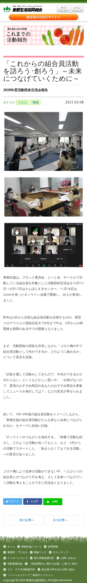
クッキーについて (17, 558)
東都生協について (31, 546)
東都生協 (29, 9)
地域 (35, 102)
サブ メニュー (63, 9)
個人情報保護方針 (44, 558)
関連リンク (40, 552)
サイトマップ (60, 552)
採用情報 (53, 546)
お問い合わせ (68, 558)
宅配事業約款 (15, 563)
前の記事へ (26, 520)
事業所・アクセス (17, 552)
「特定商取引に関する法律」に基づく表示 (53, 563)
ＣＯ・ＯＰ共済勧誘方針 (21, 569)
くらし (22, 102)
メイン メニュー (77, 9)
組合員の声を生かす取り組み (58, 569)
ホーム (11, 546)
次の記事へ (60, 520)
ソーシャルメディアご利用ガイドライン (30, 575)
